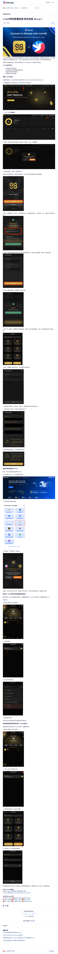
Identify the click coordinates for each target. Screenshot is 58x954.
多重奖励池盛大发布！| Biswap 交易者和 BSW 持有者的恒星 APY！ (19, 937)
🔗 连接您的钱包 (23, 8)
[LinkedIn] (7, 905)
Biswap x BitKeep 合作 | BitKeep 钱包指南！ (13, 935)
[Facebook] (3, 905)
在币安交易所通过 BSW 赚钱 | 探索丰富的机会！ (14, 940)
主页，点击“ (13, 474)
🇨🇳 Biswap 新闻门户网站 (8, 8)
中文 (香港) (51, 951)
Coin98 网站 (19, 82)
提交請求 (48, 2)
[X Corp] (5, 905)
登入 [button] (53, 2)
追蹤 (53, 23)
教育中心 (16, 8)
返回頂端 (5, 925)
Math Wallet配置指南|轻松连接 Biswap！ (12, 932)
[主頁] (8, 2)
